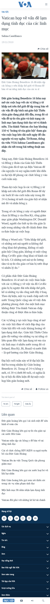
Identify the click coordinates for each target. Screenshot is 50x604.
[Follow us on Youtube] (16, 518)
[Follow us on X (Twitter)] (10, 518)
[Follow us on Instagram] (22, 518)
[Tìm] (43, 600)
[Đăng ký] (35, 518)
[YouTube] (21, 600)
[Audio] (32, 600)
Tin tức (5, 11)
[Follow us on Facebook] (4, 518)
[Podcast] (29, 518)
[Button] (42, 49)
